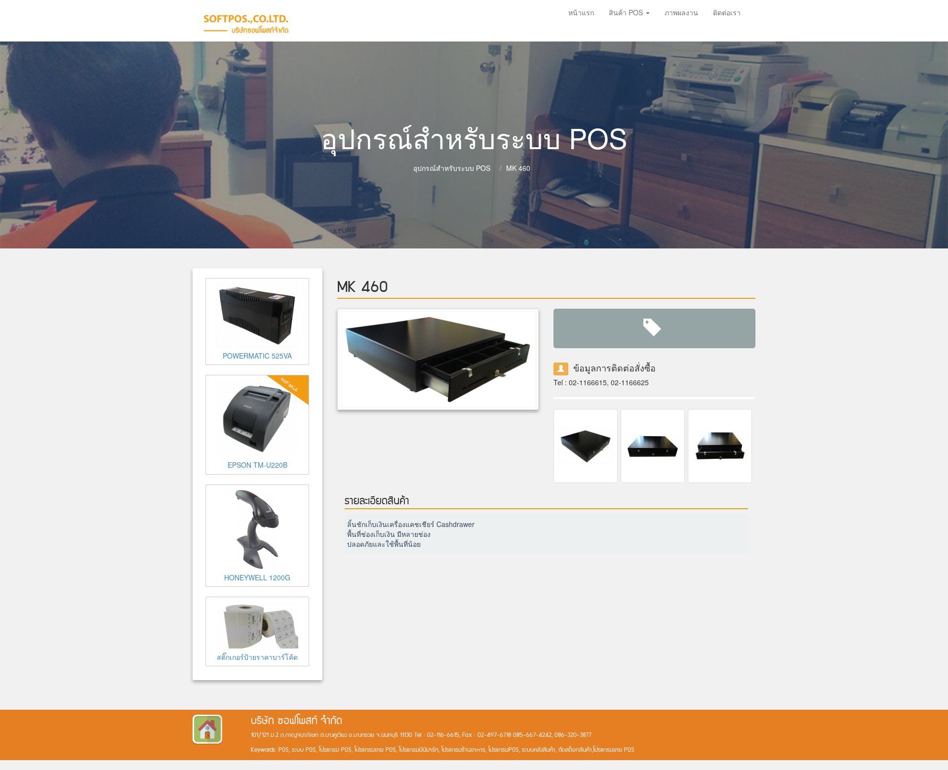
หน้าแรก (581, 12)
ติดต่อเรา (727, 12)
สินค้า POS (627, 12)
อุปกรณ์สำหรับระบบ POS (451, 168)
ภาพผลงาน (681, 12)
